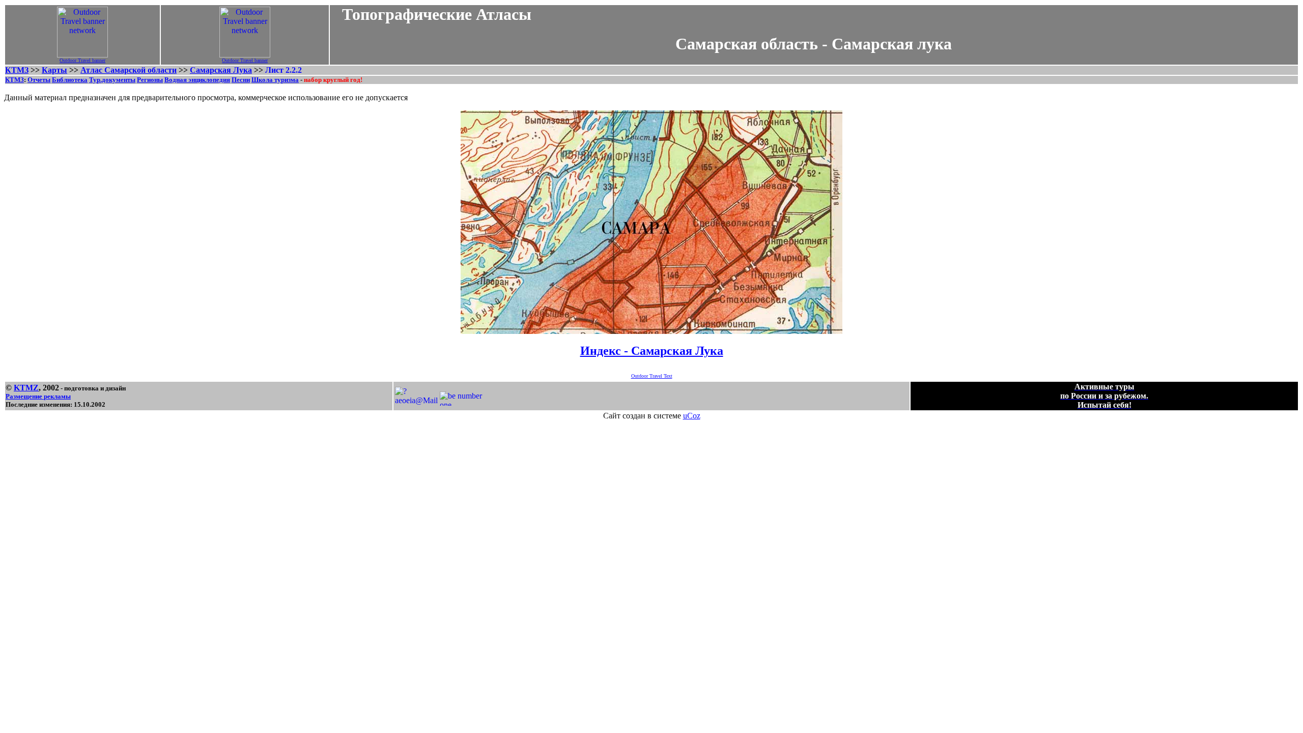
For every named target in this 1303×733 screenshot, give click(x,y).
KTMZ (26, 387)
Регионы (150, 79)
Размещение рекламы (38, 396)
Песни (241, 79)
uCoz (691, 415)
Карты (54, 70)
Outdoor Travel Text (651, 376)
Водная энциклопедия (197, 79)
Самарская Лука (221, 70)
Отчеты (38, 79)
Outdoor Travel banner (82, 60)
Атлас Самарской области (128, 70)
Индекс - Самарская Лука (651, 350)
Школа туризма (275, 79)
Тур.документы (112, 79)
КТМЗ (17, 70)
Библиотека (70, 79)
